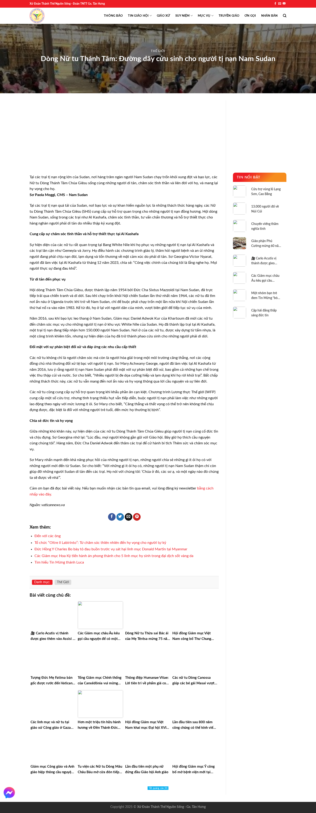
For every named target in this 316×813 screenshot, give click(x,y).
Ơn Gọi (250, 15)
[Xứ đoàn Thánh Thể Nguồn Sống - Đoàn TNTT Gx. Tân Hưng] (37, 15)
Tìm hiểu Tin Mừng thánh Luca (59, 562)
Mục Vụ (204, 15)
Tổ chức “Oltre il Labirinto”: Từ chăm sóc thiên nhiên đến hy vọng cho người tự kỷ (100, 543)
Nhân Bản (269, 15)
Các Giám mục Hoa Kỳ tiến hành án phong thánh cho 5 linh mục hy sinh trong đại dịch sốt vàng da (113, 556)
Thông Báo (113, 15)
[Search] (284, 15)
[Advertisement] (124, 140)
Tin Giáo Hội (138, 15)
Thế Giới (158, 51)
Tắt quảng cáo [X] (158, 788)
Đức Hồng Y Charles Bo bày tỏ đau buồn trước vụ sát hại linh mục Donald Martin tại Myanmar (110, 549)
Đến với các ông (47, 536)
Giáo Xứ (163, 15)
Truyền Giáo (229, 15)
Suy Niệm (182, 15)
